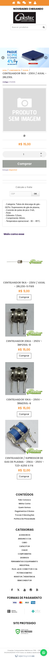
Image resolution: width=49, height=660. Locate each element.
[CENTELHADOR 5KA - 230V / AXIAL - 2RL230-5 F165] (24, 272)
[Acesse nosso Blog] (37, 590)
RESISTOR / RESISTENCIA (24, 576)
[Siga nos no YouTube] (24, 590)
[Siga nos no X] (18, 590)
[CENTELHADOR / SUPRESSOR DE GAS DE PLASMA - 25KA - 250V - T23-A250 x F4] (24, 449)
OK (35, 193)
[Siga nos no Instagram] (31, 590)
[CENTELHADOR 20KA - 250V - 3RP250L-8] (24, 330)
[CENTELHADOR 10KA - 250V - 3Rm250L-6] (24, 389)
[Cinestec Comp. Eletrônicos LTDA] (24, 17)
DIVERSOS (24, 557)
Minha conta (24, 503)
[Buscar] (44, 27)
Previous (3, 57)
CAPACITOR (24, 546)
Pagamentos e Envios (24, 511)
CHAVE (24, 550)
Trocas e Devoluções (24, 515)
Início (5, 70)
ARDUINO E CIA (24, 538)
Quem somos (24, 507)
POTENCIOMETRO (24, 573)
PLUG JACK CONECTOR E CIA (24, 569)
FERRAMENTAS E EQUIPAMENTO (24, 561)
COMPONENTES (14, 70)
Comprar (24, 164)
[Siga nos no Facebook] (12, 590)
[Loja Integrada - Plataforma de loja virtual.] (24, 656)
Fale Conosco (24, 500)
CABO (24, 542)
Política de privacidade (24, 519)
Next (46, 57)
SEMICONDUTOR (24, 580)
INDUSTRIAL (24, 565)
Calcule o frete (24, 187)
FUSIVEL (25, 70)
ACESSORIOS (24, 535)
